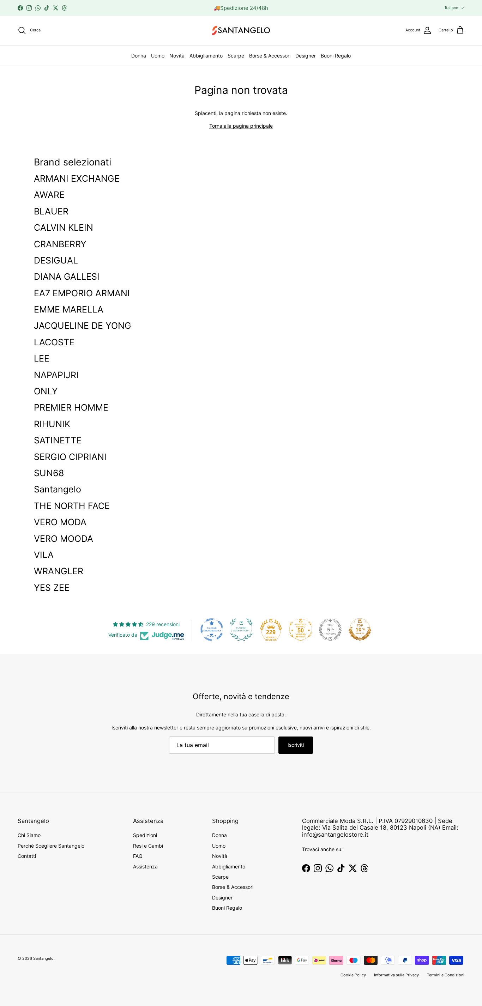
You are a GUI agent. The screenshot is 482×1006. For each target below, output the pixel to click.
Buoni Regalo (336, 56)
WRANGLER (58, 571)
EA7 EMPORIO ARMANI (82, 293)
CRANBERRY (60, 244)
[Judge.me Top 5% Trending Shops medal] (330, 629)
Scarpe (236, 56)
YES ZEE (52, 587)
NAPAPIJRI (56, 375)
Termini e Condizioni (445, 974)
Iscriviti (296, 745)
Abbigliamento (206, 56)
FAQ (138, 856)
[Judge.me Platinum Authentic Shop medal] (241, 629)
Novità (177, 56)
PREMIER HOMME (71, 407)
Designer (305, 56)
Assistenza (145, 866)
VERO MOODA (63, 538)
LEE (41, 358)
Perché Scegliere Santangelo (51, 846)
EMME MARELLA (68, 309)
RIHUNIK (52, 424)
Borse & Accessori (269, 56)
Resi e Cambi (148, 846)
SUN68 (49, 473)
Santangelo (57, 489)
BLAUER (51, 211)
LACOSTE (54, 342)
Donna (138, 56)
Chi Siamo (29, 835)
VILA (44, 555)
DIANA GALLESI (67, 276)
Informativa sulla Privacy (396, 974)
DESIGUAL (56, 260)
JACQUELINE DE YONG (82, 325)
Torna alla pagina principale (241, 126)
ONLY (46, 391)
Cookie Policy (353, 974)
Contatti (27, 856)
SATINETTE (58, 440)
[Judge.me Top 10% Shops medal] (360, 629)
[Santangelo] (241, 30)
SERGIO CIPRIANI (70, 457)
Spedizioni (145, 835)
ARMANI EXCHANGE (77, 178)
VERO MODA (60, 522)
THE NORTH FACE (72, 506)
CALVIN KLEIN (63, 227)
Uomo (157, 56)
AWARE (49, 194)
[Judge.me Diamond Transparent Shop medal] (211, 629)
